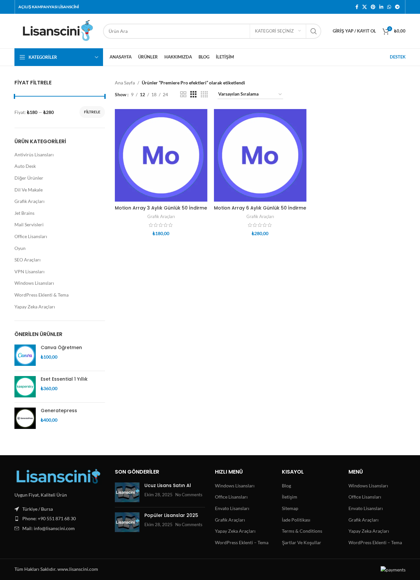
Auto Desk (25, 166)
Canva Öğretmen (61, 348)
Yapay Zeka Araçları (34, 306)
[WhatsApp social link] (389, 7)
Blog (286, 485)
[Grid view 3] (193, 94)
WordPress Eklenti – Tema (241, 542)
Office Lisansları (30, 236)
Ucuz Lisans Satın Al (167, 485)
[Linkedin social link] (381, 7)
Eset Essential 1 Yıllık (64, 379)
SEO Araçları (27, 259)
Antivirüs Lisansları (34, 154)
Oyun (20, 248)
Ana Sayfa (125, 82)
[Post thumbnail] (127, 492)
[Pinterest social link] (373, 7)
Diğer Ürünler (28, 178)
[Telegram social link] (397, 7)
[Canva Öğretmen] (25, 355)
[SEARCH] (313, 31)
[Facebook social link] (356, 7)
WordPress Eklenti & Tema (41, 295)
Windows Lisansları (34, 283)
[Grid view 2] (183, 94)
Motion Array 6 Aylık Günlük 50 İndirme (260, 208)
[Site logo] (55, 30)
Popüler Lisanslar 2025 (171, 515)
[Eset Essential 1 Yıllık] (25, 386)
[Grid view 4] (204, 94)
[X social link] (364, 7)
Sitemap (290, 508)
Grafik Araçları (29, 201)
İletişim (289, 497)
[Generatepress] (25, 418)
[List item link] (59, 518)
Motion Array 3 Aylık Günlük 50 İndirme (161, 208)
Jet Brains (24, 213)
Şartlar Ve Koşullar (301, 542)
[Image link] (58, 476)
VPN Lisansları (29, 271)
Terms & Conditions (302, 531)
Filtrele (92, 111)
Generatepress (59, 411)
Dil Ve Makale (28, 189)
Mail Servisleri (29, 224)
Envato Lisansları (232, 508)
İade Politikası (296, 520)
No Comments (188, 494)
